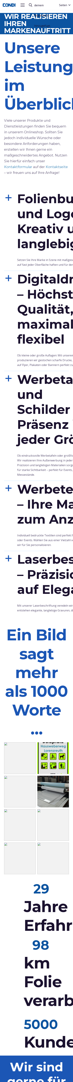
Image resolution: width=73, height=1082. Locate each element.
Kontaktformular (18, 167)
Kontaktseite (57, 167)
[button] (22, 5)
